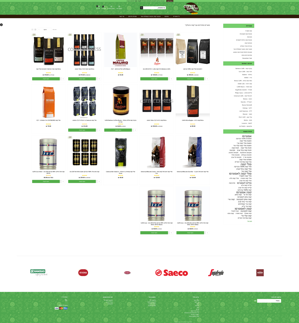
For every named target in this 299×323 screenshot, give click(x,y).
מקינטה (232, 150)
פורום (197, 309)
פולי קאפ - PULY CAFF (245, 117)
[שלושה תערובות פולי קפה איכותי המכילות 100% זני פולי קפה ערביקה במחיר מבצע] (193, 50)
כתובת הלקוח (152, 304)
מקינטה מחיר (235, 155)
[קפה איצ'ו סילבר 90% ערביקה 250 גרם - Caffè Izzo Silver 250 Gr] (48, 152)
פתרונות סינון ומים (247, 55)
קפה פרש (231, 213)
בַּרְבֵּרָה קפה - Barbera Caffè (244, 68)
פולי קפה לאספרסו (240, 173)
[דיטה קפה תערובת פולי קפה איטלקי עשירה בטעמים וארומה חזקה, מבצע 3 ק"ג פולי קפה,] (157, 101)
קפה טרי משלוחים (245, 204)
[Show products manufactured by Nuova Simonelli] (260, 272)
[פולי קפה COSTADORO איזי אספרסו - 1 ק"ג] (48, 101)
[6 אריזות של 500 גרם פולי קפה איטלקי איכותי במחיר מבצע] (84, 101)
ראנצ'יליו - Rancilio (246, 102)
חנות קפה (235, 148)
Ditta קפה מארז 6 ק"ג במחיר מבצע (84, 69)
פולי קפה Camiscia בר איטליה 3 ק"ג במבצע (84, 120)
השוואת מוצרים (111, 8)
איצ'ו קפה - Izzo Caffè (245, 71)
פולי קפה (246, 164)
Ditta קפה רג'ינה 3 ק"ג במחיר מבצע (156, 120)
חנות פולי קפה (246, 148)
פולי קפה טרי (246, 171)
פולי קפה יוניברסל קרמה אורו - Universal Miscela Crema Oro (156, 172)
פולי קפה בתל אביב (244, 169)
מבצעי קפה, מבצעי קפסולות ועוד (242, 49)
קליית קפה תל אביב (245, 188)
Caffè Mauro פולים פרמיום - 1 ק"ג (120, 69)
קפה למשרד (235, 211)
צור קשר (196, 302)
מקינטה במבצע (233, 152)
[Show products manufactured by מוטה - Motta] (39, 272)
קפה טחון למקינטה (244, 199)
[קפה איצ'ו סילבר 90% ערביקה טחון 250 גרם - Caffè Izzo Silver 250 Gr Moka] (193, 204)
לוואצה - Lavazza (247, 123)
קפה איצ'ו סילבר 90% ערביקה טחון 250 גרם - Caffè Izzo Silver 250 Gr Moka (192, 223)
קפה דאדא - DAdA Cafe (245, 84)
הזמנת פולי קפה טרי (244, 143)
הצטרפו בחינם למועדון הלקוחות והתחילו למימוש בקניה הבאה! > (146, 2)
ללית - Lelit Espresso (245, 111)
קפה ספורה (239, 213)
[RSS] (66, 300)
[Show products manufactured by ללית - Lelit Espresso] (171, 272)
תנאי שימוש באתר (194, 316)
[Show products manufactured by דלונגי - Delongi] (216, 272)
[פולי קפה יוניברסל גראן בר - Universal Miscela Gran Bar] (193, 152)
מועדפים (110, 304)
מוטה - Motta (248, 120)
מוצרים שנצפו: (152, 305)
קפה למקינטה (246, 211)
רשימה (32, 29)
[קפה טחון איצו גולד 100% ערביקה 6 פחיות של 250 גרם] (84, 152)
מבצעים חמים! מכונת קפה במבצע (242, 52)
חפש (197, 304)
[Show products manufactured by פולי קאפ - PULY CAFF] (83, 272)
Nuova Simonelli (247, 105)
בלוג (198, 307)
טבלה (35, 29)
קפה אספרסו (244, 192)
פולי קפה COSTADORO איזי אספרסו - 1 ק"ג (48, 120)
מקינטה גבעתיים (246, 155)
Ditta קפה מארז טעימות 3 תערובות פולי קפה (48, 69)
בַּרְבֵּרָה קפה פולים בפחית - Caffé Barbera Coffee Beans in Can (120, 121)
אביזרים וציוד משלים (246, 46)
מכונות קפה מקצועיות (246, 34)
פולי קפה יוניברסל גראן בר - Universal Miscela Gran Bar (192, 171)
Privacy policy (195, 314)
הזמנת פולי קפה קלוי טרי (242, 145)
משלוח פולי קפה (245, 159)
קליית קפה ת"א (246, 185)
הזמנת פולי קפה (246, 141)
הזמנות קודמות (151, 302)
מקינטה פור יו (247, 157)
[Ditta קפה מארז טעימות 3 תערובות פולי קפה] (48, 50)
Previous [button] (281, 271)
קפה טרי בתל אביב (245, 201)
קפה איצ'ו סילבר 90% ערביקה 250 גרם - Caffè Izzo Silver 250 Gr (48, 172)
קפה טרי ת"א (247, 206)
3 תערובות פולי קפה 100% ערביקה (192, 69)
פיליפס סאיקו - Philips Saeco (243, 93)
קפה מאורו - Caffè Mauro (244, 87)
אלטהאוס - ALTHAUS (245, 126)
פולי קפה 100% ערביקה (243, 166)
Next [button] (17, 271)
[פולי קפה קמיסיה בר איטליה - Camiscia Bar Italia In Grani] (120, 152)
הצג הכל (249, 221)
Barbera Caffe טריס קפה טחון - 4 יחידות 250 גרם (156, 69)
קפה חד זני (247, 194)
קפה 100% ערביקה (245, 190)
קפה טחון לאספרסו (244, 197)
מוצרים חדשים (195, 311)
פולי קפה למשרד (245, 176)
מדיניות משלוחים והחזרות (191, 313)
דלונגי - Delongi (247, 108)
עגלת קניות (109, 302)
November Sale (247, 58)
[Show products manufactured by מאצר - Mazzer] (127, 272)
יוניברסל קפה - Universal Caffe (243, 96)
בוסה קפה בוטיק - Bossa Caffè (243, 81)
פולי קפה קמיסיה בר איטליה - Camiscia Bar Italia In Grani (120, 172)
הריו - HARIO (248, 77)
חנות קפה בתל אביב (244, 150)
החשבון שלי (119, 8)
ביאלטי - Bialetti (247, 74)
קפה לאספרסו (243, 208)
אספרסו (247, 136)
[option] (260, 272)
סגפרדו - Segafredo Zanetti (243, 90)
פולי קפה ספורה (246, 178)
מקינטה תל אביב (236, 157)
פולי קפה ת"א (234, 178)
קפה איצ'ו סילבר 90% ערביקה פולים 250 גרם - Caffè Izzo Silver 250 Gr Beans (157, 223)
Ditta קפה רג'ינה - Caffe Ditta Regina (192, 120)
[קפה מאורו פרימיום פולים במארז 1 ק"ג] (120, 50)
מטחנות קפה (248, 43)
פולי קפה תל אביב (245, 181)
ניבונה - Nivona (247, 99)
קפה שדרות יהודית (245, 218)
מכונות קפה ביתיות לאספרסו (244, 40)
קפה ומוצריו (248, 31)
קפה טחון (238, 194)
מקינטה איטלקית (246, 152)
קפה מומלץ (248, 213)
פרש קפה (232, 183)
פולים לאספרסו (244, 183)
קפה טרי (231, 199)
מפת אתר (196, 300)
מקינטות (249, 37)
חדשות (197, 305)
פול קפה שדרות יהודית (243, 162)
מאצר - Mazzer (247, 114)
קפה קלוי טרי (246, 216)
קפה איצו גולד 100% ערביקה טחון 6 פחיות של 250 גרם (84, 171)
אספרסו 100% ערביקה (244, 138)
